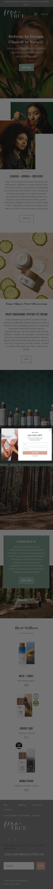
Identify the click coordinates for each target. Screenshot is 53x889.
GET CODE (35, 453)
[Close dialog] (50, 430)
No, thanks (35, 456)
